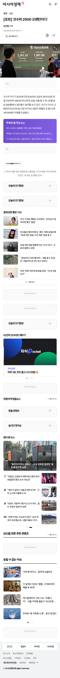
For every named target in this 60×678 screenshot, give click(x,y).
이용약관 (22, 662)
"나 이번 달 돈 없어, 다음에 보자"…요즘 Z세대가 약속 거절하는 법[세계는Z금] (30, 139)
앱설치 (23, 646)
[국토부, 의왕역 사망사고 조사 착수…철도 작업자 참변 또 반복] (49, 510)
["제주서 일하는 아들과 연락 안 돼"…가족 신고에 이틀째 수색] (49, 496)
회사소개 (6, 653)
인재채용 (29, 653)
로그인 (9, 646)
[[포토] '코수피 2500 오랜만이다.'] (30, 61)
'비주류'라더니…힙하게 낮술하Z (37, 571)
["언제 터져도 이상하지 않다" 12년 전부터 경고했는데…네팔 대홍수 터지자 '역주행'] (49, 523)
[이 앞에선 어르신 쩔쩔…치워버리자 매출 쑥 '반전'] (12, 591)
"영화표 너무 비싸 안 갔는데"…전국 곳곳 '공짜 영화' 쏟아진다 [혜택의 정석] (30, 133)
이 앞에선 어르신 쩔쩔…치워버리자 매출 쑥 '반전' (39, 586)
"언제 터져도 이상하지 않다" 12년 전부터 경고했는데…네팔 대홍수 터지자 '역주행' (23, 520)
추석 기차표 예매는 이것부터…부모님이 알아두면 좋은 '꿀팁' (38, 221)
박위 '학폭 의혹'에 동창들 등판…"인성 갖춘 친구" (38, 272)
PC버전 (37, 646)
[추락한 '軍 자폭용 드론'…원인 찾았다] (12, 619)
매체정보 (32, 662)
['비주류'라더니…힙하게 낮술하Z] (12, 577)
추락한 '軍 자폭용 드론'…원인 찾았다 (39, 613)
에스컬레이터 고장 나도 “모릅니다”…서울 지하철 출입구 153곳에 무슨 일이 (39, 600)
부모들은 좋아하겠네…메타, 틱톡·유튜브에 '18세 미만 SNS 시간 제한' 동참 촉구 (38, 233)
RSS (34, 658)
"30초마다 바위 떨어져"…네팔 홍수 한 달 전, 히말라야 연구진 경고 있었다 (37, 259)
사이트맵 (50, 646)
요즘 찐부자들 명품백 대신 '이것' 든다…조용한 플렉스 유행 (37, 246)
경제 (5, 14)
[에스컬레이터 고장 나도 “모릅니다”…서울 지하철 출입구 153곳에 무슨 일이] (12, 605)
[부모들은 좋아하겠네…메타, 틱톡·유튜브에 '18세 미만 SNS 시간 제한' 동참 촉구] (10, 238)
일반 (11, 14)
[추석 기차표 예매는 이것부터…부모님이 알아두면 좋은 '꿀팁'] (10, 225)
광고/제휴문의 (18, 653)
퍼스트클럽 (7, 658)
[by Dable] (52, 534)
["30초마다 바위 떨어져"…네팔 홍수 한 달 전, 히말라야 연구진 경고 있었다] (10, 264)
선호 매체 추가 (13, 36)
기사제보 (27, 658)
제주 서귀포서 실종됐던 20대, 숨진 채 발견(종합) (24, 128)
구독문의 (17, 658)
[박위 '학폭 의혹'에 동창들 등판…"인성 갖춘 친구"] (10, 277)
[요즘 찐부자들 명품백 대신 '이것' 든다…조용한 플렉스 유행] (10, 251)
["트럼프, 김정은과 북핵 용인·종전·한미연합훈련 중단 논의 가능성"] (49, 483)
